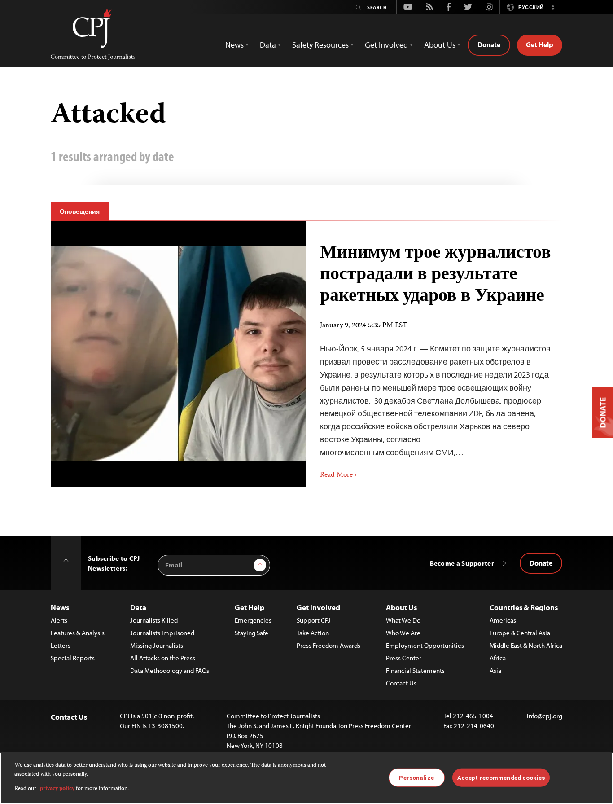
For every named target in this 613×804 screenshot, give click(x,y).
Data (138, 607)
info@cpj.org (544, 716)
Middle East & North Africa (526, 645)
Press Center (403, 658)
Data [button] (268, 45)
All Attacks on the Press (162, 658)
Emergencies (253, 620)
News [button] (234, 45)
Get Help (539, 44)
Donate (488, 44)
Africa (498, 658)
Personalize (416, 777)
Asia (495, 670)
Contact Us (401, 683)
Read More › (338, 475)
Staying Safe (251, 632)
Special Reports (73, 658)
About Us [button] (439, 45)
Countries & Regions (524, 607)
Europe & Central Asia (520, 632)
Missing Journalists (156, 645)
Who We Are (403, 632)
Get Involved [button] (386, 45)
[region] (306, 778)
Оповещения (80, 211)
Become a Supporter (462, 563)
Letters (60, 645)
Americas (503, 620)
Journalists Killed (154, 620)
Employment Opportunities (425, 645)
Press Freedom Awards (328, 645)
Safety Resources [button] (320, 45)
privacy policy (57, 789)
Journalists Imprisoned (162, 632)
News (60, 607)
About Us (401, 607)
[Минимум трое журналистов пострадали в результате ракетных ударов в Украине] (178, 353)
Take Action (313, 632)
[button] (553, 7)
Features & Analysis (78, 632)
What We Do (403, 620)
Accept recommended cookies (501, 777)
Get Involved (318, 607)
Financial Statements (415, 670)
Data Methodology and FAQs (169, 670)
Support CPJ (314, 620)
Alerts (59, 620)
